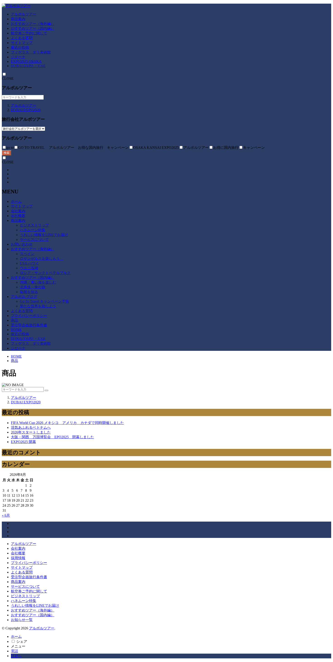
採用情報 (18, 558)
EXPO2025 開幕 (23, 442)
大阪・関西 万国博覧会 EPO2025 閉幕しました (52, 437)
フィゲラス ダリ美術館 (31, 52)
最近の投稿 (20, 47)
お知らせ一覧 (22, 620)
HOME (16, 330)
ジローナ (18, 57)
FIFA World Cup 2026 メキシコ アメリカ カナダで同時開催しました (67, 423)
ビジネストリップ (34, 225)
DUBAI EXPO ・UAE (28, 66)
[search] (46, 390)
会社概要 (18, 216)
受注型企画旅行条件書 (29, 325)
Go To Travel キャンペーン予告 (44, 301)
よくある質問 (22, 38)
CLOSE (8, 78)
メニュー (18, 646)
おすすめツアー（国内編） (32, 28)
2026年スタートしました (31, 432)
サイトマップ (22, 43)
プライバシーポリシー (29, 316)
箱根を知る (29, 292)
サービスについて (34, 239)
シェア (21, 641)
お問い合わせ (22, 244)
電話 (14, 651)
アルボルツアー (23, 14)
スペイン (27, 254)
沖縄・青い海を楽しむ (38, 282)
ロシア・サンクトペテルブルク (45, 273)
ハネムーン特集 (32, 230)
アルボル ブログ (24, 297)
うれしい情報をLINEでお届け (44, 235)
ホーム (16, 201)
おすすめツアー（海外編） (32, 24)
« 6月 (6, 515)
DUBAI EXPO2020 (26, 110)
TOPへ (16, 656)
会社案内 (18, 211)
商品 (14, 320)
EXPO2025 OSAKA (26, 61)
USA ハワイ (29, 263)
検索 (7, 152)
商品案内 (18, 19)
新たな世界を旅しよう (38, 306)
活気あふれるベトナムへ (31, 427)
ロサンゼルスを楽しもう (41, 258)
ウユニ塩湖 (29, 268)
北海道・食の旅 (32, 287)
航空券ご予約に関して (29, 33)
